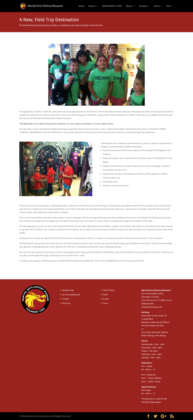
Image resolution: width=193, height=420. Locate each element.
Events (91, 6)
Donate (143, 6)
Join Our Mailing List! (71, 294)
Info (168, 6)
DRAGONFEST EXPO (112, 6)
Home (81, 6)
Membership (68, 290)
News (105, 294)
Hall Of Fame (108, 290)
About (129, 6)
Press (105, 303)
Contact (65, 298)
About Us (66, 303)
